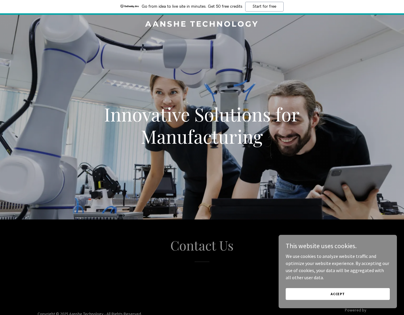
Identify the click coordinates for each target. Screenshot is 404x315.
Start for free (264, 6)
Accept (338, 294)
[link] (201, 25)
